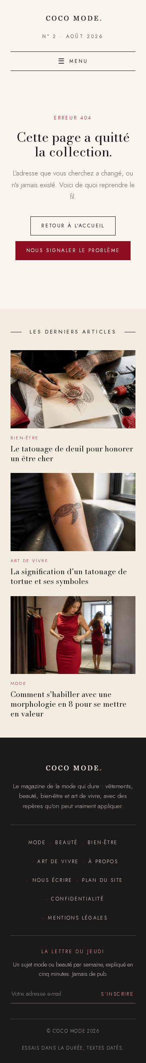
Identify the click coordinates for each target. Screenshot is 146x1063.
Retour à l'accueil (73, 225)
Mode (37, 842)
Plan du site (102, 880)
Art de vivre (58, 861)
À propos (103, 861)
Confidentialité (77, 898)
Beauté (66, 842)
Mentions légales (77, 917)
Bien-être (103, 842)
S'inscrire (117, 993)
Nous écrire (52, 880)
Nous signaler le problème (73, 250)
